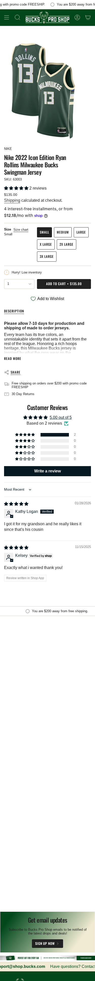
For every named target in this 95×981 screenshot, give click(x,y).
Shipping (12, 200)
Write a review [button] (47, 471)
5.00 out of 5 (61, 417)
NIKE (8, 149)
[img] (16, 504)
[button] (16, 188)
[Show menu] (7, 18)
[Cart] (88, 18)
